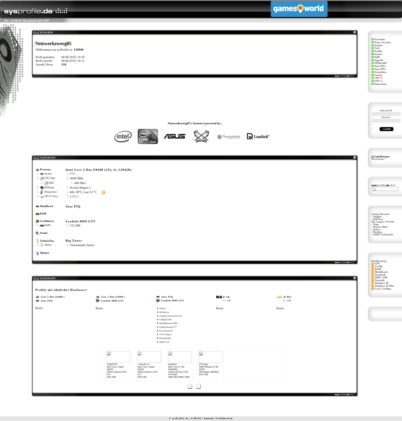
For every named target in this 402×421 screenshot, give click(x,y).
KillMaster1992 (168, 323)
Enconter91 (166, 330)
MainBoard (381, 272)
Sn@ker (377, 216)
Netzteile (380, 280)
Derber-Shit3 (380, 227)
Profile (378, 51)
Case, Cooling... (383, 288)
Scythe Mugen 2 (80, 187)
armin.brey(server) (170, 316)
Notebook (380, 274)
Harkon (377, 232)
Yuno (376, 224)
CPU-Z (378, 78)
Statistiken (380, 72)
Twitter (378, 54)
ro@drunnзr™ (168, 327)
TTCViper (165, 334)
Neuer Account (382, 42)
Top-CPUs (380, 66)
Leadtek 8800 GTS (80, 221)
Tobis (162, 308)
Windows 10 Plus (384, 286)
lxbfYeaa (378, 219)
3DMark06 (380, 63)
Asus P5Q (73, 206)
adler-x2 (164, 342)
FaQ (376, 48)
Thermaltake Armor (82, 245)
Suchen (378, 45)
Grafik (378, 266)
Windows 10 (382, 283)
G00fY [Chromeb (383, 234)
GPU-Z (378, 81)
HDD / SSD (381, 277)
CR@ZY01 (165, 319)
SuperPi (378, 60)
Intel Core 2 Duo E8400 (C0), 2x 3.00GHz (99, 169)
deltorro (164, 312)
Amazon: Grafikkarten (218, 418)
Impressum (380, 84)
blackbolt (165, 338)
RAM (378, 269)
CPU (377, 263)
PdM (377, 57)
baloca (377, 229)
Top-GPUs (380, 69)
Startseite (379, 39)
